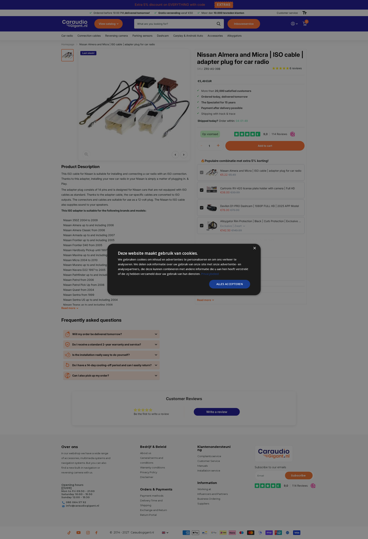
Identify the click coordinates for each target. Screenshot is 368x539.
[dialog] (184, 269)
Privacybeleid (210, 274)
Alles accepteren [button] (229, 284)
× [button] (254, 248)
